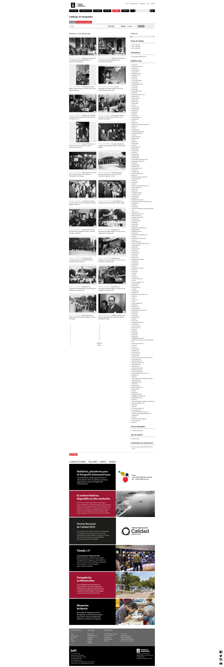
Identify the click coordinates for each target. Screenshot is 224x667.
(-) (153, 36)
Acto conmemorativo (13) (138, 408)
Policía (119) (135, 100)
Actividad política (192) (137, 84)
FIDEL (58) (134, 142)
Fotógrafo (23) (135, 292)
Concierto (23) (135, 291)
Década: (123, 26)
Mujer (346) (134, 68)
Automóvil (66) (135, 129)
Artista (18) (134, 331)
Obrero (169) (135, 89)
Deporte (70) (135, 126)
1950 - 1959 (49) (136, 45)
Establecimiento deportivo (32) (139, 227)
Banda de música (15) (137, 369)
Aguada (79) (135, 115)
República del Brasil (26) (138, 259)
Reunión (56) (135, 149)
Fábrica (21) (135, 305)
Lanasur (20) (135, 315)
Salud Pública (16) (136, 364)
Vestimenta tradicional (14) (138, 403)
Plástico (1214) (135, 438)
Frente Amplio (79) (136, 117)
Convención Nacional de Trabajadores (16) (142, 357)
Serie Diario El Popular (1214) (139, 56)
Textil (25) (134, 273)
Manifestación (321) (136, 73)
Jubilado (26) (135, 254)
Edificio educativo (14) (137, 387)
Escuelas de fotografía (126, 637)
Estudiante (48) (135, 166)
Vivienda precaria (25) (137, 278)
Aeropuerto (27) (135, 249)
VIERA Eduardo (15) (136, 382)
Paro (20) (134, 319)
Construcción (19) (136, 326)
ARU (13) (134, 406)
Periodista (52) (135, 156)
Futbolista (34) (135, 219)
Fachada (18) (135, 333)
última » (99, 345)
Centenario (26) (135, 252)
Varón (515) (134, 64)
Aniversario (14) (135, 385)
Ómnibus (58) (135, 143)
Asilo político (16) (136, 354)
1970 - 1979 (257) (136, 48)
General (72, 22)
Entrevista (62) (135, 138)
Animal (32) (134, 226)
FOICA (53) (134, 152)
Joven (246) (135, 78)
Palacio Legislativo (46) (137, 173)
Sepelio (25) (135, 271)
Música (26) (134, 256)
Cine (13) (134, 417)
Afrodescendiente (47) (137, 168)
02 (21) (133, 301)
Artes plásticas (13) (136, 410)
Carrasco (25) (135, 264)
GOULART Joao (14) (137, 394)
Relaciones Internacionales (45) (139, 177)
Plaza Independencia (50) (138, 161)
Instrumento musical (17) (138, 343)
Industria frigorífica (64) (137, 133)
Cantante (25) (135, 263)
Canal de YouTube (108, 635)
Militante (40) (135, 198)
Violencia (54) (135, 150)
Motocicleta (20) (135, 317)
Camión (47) (135, 170)
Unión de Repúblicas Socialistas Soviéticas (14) (143, 401)
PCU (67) (134, 128)
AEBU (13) (134, 404)
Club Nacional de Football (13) (139, 419)
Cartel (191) (135, 85)
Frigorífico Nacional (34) (137, 217)
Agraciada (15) (135, 366)
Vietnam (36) (135, 206)
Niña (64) (134, 135)
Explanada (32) (135, 229)
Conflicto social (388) (137, 66)
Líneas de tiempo (108, 639)
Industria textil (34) (136, 220)
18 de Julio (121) (136, 98)
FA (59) (133, 140)
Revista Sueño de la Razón (127, 639)
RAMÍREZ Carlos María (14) (138, 396)
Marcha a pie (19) (136, 327)
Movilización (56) (136, 147)
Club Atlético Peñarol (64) (138, 131)
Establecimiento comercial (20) (139, 310)
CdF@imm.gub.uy (77, 660)
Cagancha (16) (135, 355)
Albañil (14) (134, 383)
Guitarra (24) (135, 285)
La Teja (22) (135, 299)
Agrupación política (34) (137, 213)
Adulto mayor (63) (136, 136)
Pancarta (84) (135, 110)
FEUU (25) (134, 266)
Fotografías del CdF (86, 10)
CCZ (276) (134, 77)
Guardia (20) (135, 313)
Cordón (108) (135, 103)
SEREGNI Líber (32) (136, 231)
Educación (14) (135, 389)
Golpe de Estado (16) (137, 361)
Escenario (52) (135, 154)
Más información (95, 55)
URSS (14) (134, 399)
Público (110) (135, 101)
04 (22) (133, 298)
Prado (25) (134, 270)
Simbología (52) (135, 157)
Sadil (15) (134, 376)
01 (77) (133, 121)
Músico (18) (134, 334)
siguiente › (100, 343)
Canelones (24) (135, 284)
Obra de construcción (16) (138, 362)
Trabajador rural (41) (137, 192)
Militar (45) (134, 175)
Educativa (107, 10)
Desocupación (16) (136, 359)
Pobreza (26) (135, 257)
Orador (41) (134, 189)
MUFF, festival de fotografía (110, 634)
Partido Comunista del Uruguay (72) (140, 124)
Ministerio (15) (135, 375)
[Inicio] (92, 8)
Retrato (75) (135, 122)
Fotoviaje (106, 641)
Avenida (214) (135, 82)
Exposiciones (73, 10)
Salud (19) (134, 329)
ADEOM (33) (135, 222)
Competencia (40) (136, 194)
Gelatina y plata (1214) (137, 430)
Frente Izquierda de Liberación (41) (140, 185)
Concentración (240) (137, 80)
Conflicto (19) (135, 324)
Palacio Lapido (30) (136, 241)
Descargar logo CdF (125, 635)
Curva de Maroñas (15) (137, 371)
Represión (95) (135, 108)
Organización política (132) (138, 94)
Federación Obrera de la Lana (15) (140, 373)
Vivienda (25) (135, 277)
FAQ (148, 3)
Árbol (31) (134, 236)
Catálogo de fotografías (84, 22)
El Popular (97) (135, 107)
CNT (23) (134, 289)
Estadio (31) (135, 233)
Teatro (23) (134, 296)
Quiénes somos (134, 3)
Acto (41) (134, 184)
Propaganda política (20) (138, 322)
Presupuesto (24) (136, 287)
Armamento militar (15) (137, 368)
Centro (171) (135, 87)
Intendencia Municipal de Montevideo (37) (142, 201)
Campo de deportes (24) (138, 282)
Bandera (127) (135, 96)
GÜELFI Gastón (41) (136, 187)
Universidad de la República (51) (140, 159)
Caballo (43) (135, 182)
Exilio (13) (134, 422)
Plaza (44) (134, 180)
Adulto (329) (135, 71)
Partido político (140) (137, 91)
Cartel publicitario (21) (137, 303)
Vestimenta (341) (136, 70)
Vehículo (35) (135, 212)
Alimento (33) (135, 224)
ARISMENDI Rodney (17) (138, 338)
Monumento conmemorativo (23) (139, 294)
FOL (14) (134, 390)
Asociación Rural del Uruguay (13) (140, 412)
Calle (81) (134, 114)
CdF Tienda (123, 634)
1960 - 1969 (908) (136, 46)
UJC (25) (134, 275)
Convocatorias (107, 637)
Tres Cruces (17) (136, 348)
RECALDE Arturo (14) (137, 397)
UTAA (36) (134, 205)
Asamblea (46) (135, 171)
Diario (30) (134, 240)
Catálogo (116, 10)
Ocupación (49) (135, 164)
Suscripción (142, 3)
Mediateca (125, 10)
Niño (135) (134, 93)
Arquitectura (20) (136, 308)
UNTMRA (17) (135, 350)
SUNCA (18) (135, 336)
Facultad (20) (135, 312)
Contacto (153, 3)
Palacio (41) (135, 191)
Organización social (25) (138, 268)
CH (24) (134, 280)
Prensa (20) (134, 320)
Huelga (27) (135, 250)
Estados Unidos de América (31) (139, 234)
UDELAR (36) (135, 203)
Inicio (127, 3)
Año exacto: (111, 26)
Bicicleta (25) (135, 261)
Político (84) (135, 112)
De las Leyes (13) (136, 420)
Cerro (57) (134, 145)
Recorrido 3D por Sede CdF (127, 641)
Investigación (97, 10)
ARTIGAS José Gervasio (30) (139, 238)
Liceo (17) (134, 347)
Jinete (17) (134, 345)
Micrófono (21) (135, 306)
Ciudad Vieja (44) (136, 178)
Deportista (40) (135, 196)
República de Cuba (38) (137, 199)
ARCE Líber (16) (136, 352)
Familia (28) (135, 247)
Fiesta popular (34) (136, 215)
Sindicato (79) (135, 119)
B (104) (133, 105)
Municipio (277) (135, 75)
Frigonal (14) (135, 392)
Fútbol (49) (134, 163)
